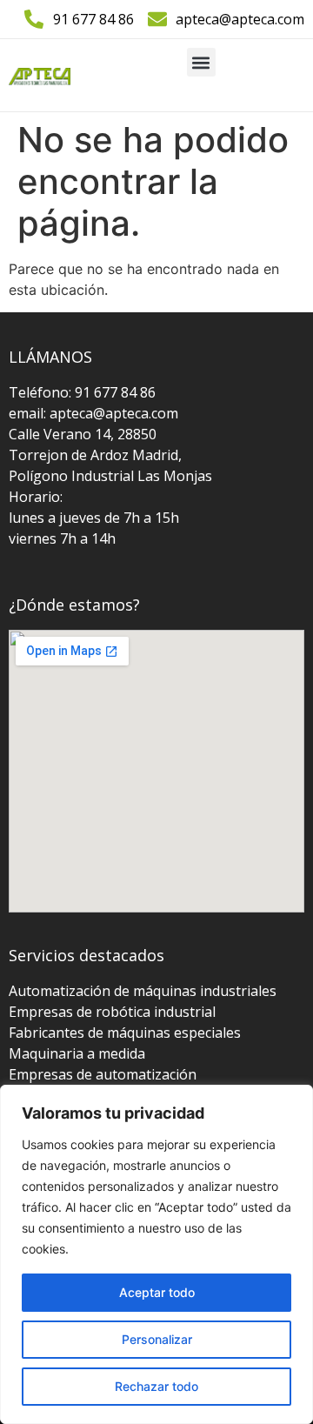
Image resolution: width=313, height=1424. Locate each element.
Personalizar (157, 1339)
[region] (156, 1254)
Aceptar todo (157, 1292)
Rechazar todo (156, 1386)
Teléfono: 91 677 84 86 (82, 392)
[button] (201, 62)
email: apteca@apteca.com (93, 413)
